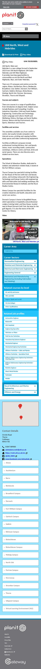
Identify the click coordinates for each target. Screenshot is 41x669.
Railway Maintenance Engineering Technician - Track (19, 363)
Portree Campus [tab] (12, 570)
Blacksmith (8, 322)
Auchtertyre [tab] (10, 471)
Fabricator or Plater (11, 332)
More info (6, 7)
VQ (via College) (10, 303)
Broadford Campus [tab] (13, 494)
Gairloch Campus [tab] (12, 517)
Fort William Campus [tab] (14, 509)
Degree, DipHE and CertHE (13, 299)
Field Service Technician (12, 336)
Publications (7, 654)
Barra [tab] (8, 478)
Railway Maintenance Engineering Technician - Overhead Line (19, 358)
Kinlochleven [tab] (11, 540)
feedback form (8, 649)
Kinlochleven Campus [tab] (14, 547)
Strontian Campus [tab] (13, 586)
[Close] (38, 2)
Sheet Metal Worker (11, 371)
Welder (7, 378)
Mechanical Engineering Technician (15, 347)
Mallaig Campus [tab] (12, 555)
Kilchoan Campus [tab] (12, 532)
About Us (7, 634)
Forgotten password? (29, 24)
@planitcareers (9, 651)
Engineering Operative (12, 329)
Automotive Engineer (12, 318)
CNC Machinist (9, 325)
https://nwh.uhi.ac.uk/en (15, 453)
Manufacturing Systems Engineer (15, 339)
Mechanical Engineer (11, 343)
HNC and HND (9, 296)
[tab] (20, 261)
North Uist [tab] (10, 563)
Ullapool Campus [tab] (12, 601)
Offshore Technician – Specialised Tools (17, 354)
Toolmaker (8, 375)
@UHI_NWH (10, 456)
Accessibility (7, 637)
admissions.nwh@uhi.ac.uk (15, 450)
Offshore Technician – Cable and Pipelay (17, 350)
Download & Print (11, 55)
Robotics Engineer (10, 368)
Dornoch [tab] (9, 501)
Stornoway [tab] (10, 578)
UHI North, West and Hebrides (24, 242)
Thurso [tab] (8, 593)
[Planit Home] (13, 20)
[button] (20, 407)
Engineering (9, 251)
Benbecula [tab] (10, 486)
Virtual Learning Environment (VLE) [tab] (19, 609)
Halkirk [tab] (8, 524)
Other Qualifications (11, 307)
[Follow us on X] (37, 24)
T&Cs (6, 643)
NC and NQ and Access (12, 292)
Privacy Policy (8, 640)
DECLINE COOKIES (31, 7)
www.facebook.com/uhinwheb (17, 459)
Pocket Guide (7, 646)
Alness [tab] (8, 463)
